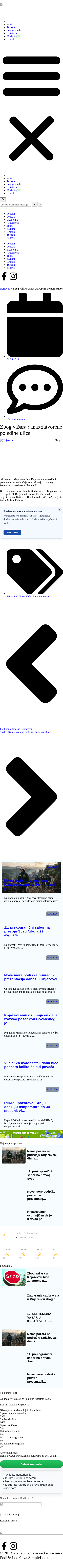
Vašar (29, 596)
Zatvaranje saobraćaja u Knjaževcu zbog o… (43, 1297)
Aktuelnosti (13, 222)
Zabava (11, 237)
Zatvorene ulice (41, 596)
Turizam (11, 27)
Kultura (11, 228)
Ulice (22, 596)
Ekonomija (12, 219)
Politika (11, 213)
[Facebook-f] (4, 276)
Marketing (12, 36)
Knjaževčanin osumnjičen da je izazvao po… (39, 1215)
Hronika (11, 231)
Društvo (11, 216)
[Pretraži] (34, 204)
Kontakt (11, 39)
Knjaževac (12, 33)
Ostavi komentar (31, 1464)
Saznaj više (12, 532)
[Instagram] (13, 276)
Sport (9, 225)
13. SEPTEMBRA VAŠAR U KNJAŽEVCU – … (39, 1317)
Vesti (9, 24)
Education (12, 596)
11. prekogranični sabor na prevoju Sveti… (39, 1175)
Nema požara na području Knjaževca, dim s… (42, 1155)
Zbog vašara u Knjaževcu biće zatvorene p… (38, 1277)
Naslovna (5, 288)
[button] (31, 107)
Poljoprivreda (14, 30)
